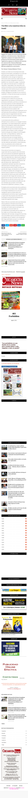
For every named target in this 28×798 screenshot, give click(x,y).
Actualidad (14, 785)
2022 (14, 528)
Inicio (2, 23)
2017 (14, 540)
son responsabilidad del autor (19, 684)
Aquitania (14, 731)
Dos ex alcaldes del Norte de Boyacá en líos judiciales (17, 473)
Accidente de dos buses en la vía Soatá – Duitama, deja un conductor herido (17, 467)
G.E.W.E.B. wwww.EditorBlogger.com (14, 688)
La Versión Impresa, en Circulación (10, 363)
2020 (14, 533)
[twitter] (17, 5)
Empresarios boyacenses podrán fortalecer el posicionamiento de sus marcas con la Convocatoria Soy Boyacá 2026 (17, 262)
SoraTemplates (12, 787)
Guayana (14, 738)
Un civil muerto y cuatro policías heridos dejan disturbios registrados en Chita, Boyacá (17, 447)
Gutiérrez (14, 740)
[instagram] (13, 5)
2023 (14, 526)
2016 (14, 542)
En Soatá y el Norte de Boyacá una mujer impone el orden (16, 502)
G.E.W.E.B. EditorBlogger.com (17, 788)
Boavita (14, 733)
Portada (3, 356)
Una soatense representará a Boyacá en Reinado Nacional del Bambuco (17, 454)
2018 (14, 537)
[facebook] (9, 5)
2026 (14, 518)
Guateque (14, 735)
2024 (14, 523)
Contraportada (12, 366)
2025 (14, 521)
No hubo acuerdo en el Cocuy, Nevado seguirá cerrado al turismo (17, 508)
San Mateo (14, 742)
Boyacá (20, 785)
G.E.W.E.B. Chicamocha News (8, 31)
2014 (14, 547)
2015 (14, 544)
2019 (14, 535)
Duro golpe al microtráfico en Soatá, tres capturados (17, 460)
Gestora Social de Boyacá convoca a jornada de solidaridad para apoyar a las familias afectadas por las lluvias (17, 254)
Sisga (14, 744)
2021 (14, 530)
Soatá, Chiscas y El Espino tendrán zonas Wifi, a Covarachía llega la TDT (17, 479)
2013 (14, 549)
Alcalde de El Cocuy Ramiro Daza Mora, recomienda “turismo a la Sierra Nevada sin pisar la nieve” (16, 486)
